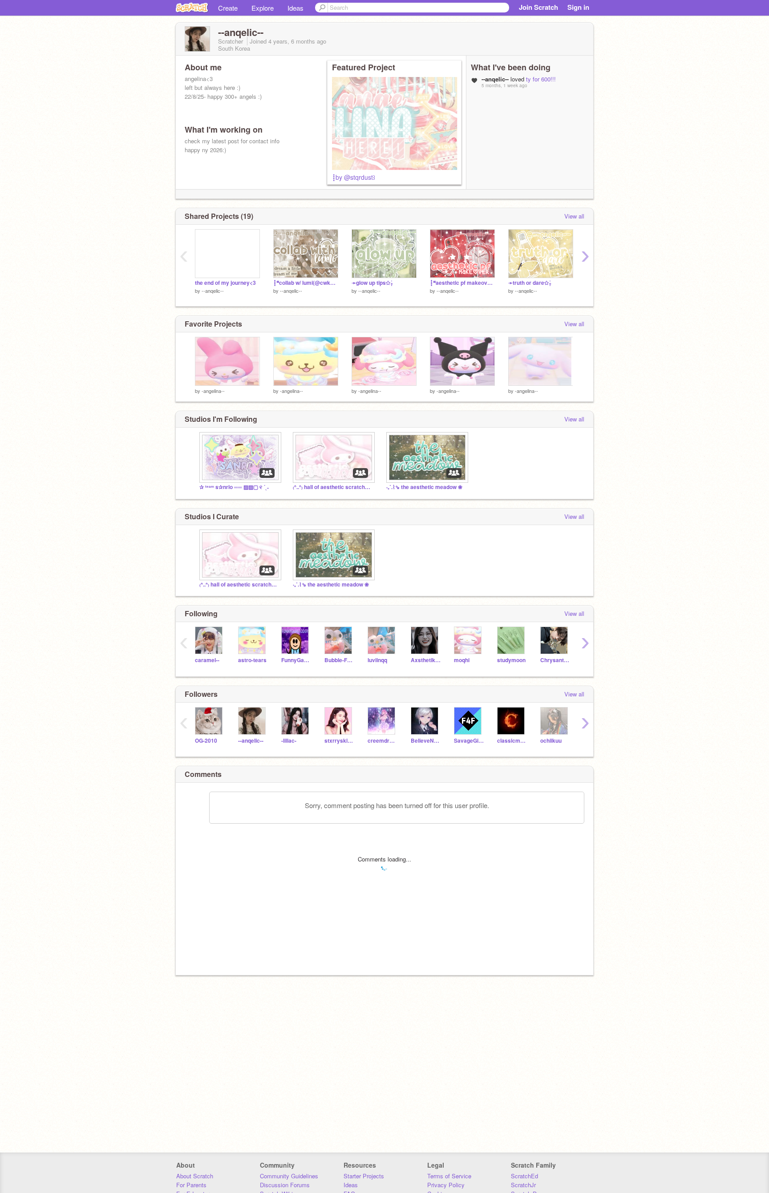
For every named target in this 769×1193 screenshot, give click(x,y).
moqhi (461, 660)
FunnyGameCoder (296, 660)
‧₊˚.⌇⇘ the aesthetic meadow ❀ (424, 487)
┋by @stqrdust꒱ (353, 177)
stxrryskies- (339, 740)
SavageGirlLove (469, 740)
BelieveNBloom (426, 740)
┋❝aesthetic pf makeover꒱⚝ (462, 283)
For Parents (191, 1185)
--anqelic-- (213, 290)
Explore (262, 7)
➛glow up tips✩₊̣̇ (372, 283)
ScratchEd (524, 1176)
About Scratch (194, 1176)
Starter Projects (364, 1176)
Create (228, 7)
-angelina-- (213, 390)
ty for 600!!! (541, 79)
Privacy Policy (446, 1185)
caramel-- (207, 660)
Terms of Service (449, 1176)
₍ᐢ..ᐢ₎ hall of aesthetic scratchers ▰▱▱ (333, 487)
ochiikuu (551, 740)
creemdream (382, 740)
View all (574, 216)
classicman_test (512, 740)
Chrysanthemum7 (555, 660)
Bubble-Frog (339, 660)
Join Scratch (538, 7)
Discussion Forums (285, 1185)
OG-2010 (206, 740)
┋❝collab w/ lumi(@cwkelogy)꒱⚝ (305, 283)
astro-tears (252, 660)
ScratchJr (523, 1185)
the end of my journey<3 (225, 283)
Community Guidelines (289, 1176)
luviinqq (377, 660)
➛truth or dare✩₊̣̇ (529, 283)
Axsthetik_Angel (426, 660)
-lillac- (288, 740)
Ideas (295, 7)
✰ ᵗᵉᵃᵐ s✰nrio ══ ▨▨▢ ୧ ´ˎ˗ (234, 487)
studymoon (511, 660)
